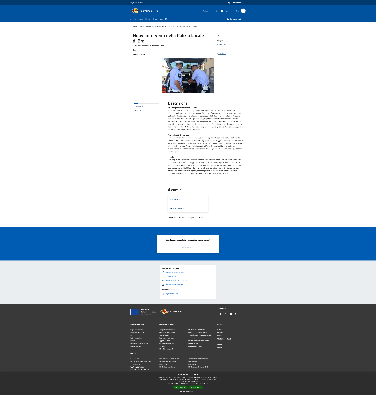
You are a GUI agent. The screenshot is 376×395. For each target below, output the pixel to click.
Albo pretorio (192, 361)
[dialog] (188, 383)
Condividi (221, 36)
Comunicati (150, 26)
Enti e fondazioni (136, 338)
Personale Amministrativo (139, 343)
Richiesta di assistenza (167, 367)
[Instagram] (226, 10)
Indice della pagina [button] (140, 100)
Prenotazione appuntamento (169, 359)
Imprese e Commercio (166, 338)
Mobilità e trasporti (166, 349)
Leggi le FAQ (163, 364)
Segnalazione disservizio (167, 361)
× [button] (374, 373)
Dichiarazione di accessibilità (198, 367)
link (207, 383)
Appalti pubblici (164, 340)
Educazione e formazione (196, 329)
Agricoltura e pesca (195, 346)
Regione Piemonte (136, 2)
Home (135, 26)
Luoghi (219, 347)
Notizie (219, 330)
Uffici (132, 335)
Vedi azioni (231, 36)
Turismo (162, 346)
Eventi (219, 344)
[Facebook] (211, 10)
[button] (188, 392)
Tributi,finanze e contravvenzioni (199, 335)
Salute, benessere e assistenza (198, 340)
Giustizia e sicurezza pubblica (198, 332)
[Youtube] (221, 10)
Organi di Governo (136, 330)
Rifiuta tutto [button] (196, 387)
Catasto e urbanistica (166, 343)
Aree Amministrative (137, 332)
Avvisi (219, 335)
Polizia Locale (161, 26)
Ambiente (191, 338)
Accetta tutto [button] (180, 387)
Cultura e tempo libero (167, 332)
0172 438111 (141, 367)
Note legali (192, 364)
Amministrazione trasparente (198, 359)
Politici (132, 340)
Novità (142, 26)
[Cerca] (243, 11)
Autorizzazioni (193, 343)
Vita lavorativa (164, 335)
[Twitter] (216, 10)
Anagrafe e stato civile (167, 330)
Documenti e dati (136, 346)
